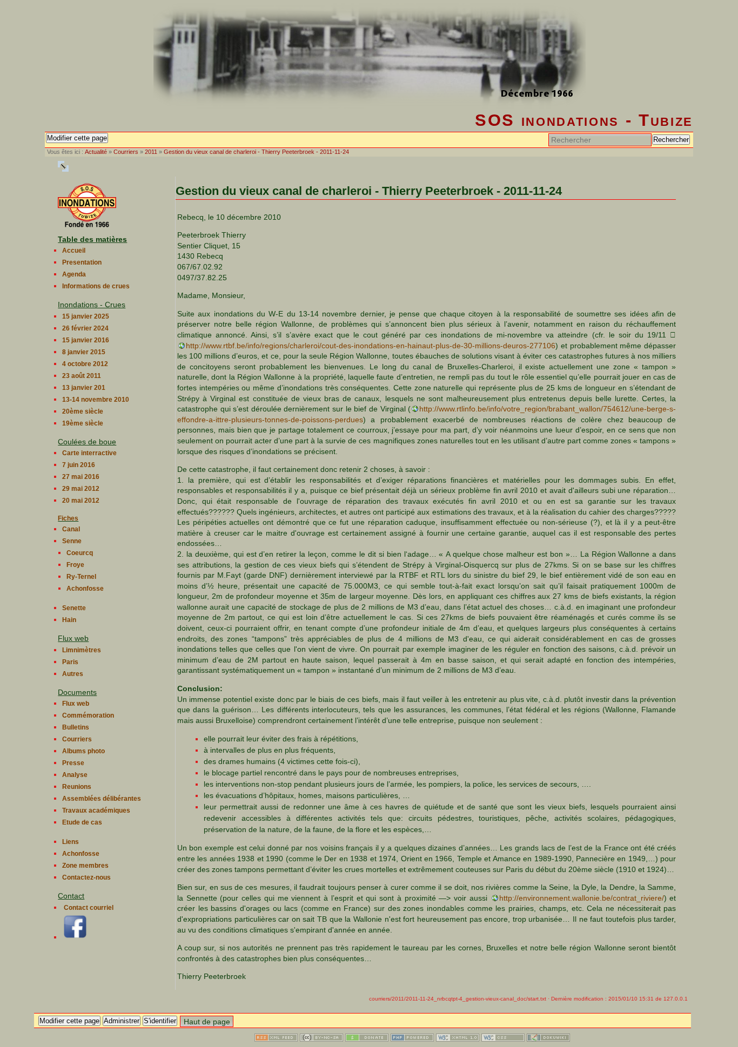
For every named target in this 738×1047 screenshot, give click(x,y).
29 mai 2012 (80, 488)
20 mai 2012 (80, 500)
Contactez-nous (86, 877)
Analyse (75, 775)
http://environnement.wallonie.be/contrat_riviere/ (581, 898)
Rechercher (671, 140)
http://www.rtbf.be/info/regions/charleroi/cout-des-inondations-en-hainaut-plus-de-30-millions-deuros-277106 (370, 345)
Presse (73, 763)
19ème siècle (82, 423)
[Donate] (366, 1039)
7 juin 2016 (78, 465)
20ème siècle (82, 411)
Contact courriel (88, 907)
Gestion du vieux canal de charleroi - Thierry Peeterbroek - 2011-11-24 (256, 151)
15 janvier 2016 (85, 340)
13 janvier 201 (83, 387)
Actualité (96, 151)
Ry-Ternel (81, 576)
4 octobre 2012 (85, 364)
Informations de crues (96, 286)
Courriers (125, 151)
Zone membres (85, 865)
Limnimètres (81, 650)
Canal (71, 529)
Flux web (75, 703)
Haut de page (207, 1021)
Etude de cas (82, 822)
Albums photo (83, 751)
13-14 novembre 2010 (95, 399)
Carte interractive (89, 453)
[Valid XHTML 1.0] (457, 1039)
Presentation (82, 262)
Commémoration (88, 715)
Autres (72, 674)
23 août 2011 (81, 376)
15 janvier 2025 (85, 316)
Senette (74, 608)
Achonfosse (85, 588)
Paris (70, 662)
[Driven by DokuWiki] (548, 1039)
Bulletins (75, 727)
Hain (69, 620)
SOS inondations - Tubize (584, 120)
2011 (151, 151)
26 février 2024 (85, 328)
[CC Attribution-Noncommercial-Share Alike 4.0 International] (321, 1039)
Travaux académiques (96, 810)
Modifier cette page (77, 138)
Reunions (76, 787)
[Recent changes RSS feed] (276, 1039)
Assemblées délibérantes (101, 798)
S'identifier (160, 1021)
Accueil (73, 250)
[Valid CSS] (503, 1039)
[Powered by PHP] (412, 1039)
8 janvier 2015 (83, 352)
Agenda (74, 274)
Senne (72, 541)
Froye (75, 565)
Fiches (68, 518)
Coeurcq (79, 553)
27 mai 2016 (80, 477)
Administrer (121, 1021)
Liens (70, 842)
